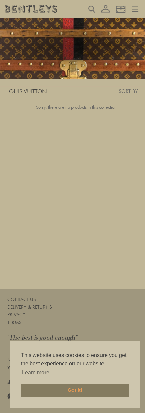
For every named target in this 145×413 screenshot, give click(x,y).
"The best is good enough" (42, 337)
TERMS (14, 322)
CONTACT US (21, 299)
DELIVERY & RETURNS (29, 307)
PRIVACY (16, 314)
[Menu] (135, 8)
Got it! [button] (75, 390)
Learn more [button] (35, 372)
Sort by (128, 91)
